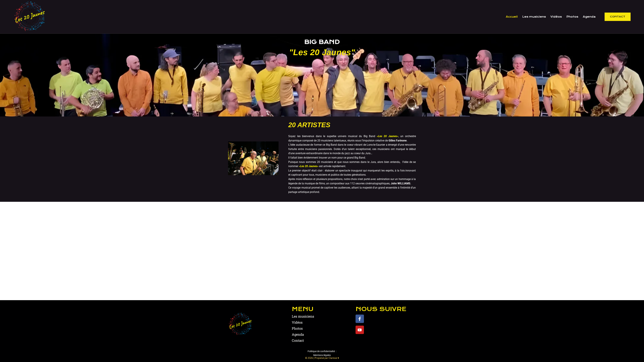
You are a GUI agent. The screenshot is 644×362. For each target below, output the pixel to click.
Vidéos (556, 16)
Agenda (589, 16)
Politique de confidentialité (321, 351)
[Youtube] (360, 330)
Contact (617, 16)
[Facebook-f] (360, 319)
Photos (572, 16)
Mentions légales (322, 355)
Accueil (512, 16)
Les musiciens (534, 16)
